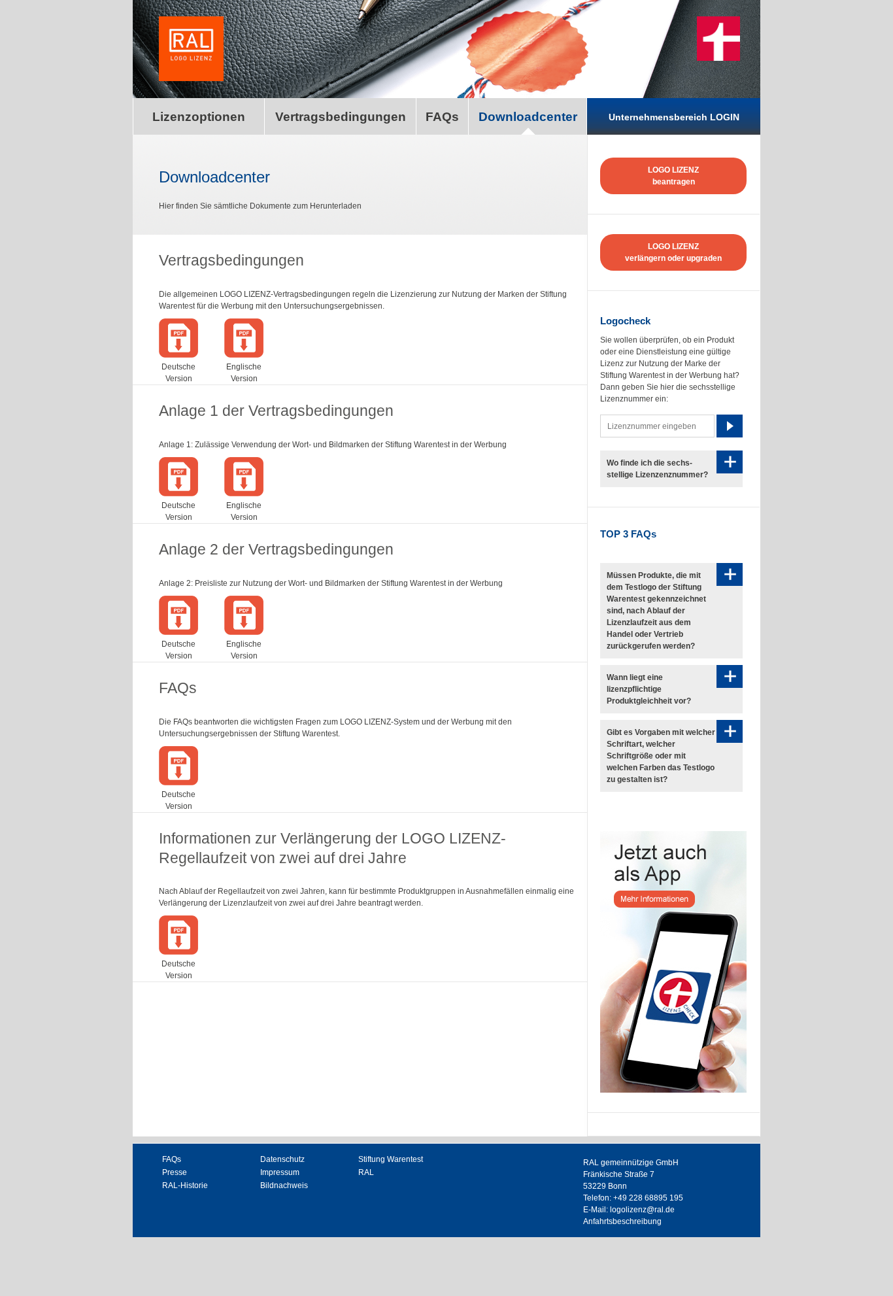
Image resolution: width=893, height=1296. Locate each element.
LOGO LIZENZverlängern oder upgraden (673, 252)
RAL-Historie (185, 1185)
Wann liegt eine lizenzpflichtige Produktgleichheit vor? (649, 689)
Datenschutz (282, 1159)
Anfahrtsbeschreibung (622, 1221)
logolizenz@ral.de (642, 1209)
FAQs (442, 117)
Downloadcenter (528, 117)
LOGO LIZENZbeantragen (673, 175)
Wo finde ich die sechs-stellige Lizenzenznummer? (657, 468)
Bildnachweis (284, 1185)
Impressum (279, 1172)
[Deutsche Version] (178, 355)
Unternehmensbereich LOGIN (674, 117)
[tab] (671, 469)
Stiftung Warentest (390, 1159)
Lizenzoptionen (198, 117)
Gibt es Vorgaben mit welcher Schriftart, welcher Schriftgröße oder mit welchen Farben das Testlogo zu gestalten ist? (661, 756)
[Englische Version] (243, 355)
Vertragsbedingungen (340, 117)
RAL (366, 1172)
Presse (174, 1172)
